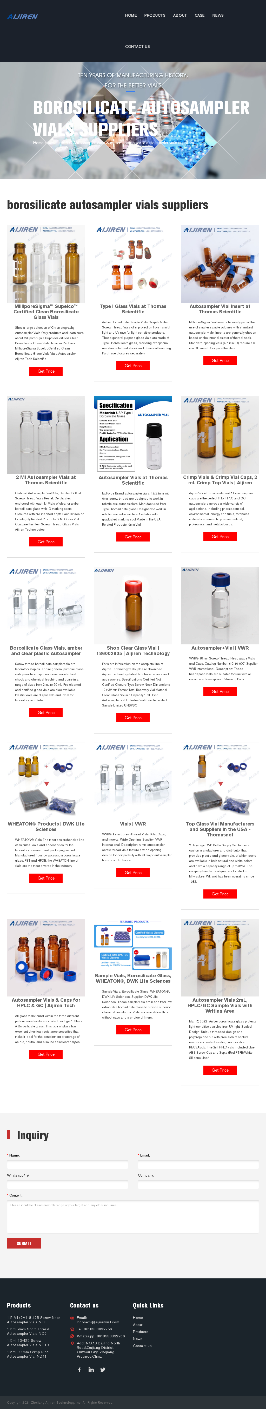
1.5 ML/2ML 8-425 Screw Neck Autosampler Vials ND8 (34, 1320)
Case (200, 15)
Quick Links (148, 1305)
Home (131, 15)
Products (154, 15)
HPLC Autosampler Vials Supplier (91, 142)
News (218, 15)
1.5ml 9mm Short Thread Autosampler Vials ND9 (28, 1331)
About (180, 15)
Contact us (137, 46)
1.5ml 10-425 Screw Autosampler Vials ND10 (28, 1342)
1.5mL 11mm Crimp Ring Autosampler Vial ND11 (28, 1354)
